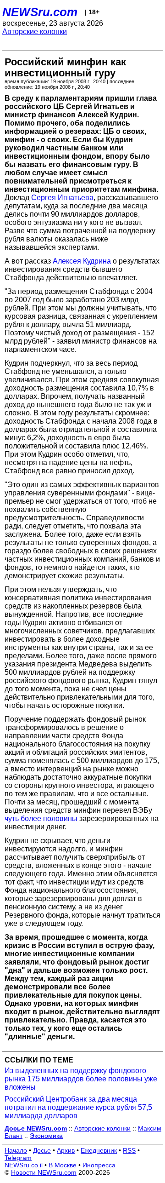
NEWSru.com (39, 12)
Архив (66, 1150)
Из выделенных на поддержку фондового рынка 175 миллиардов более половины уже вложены (81, 1079)
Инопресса (99, 1165)
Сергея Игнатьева (62, 197)
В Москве (63, 1165)
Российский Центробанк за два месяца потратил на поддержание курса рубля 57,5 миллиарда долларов (78, 1107)
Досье (42, 1150)
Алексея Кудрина (82, 261)
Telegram (18, 1157)
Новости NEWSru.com (44, 1172)
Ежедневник (99, 1150)
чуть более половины (41, 818)
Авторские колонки (34, 31)
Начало (16, 1150)
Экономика (46, 1135)
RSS (129, 1150)
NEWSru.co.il (24, 1165)
